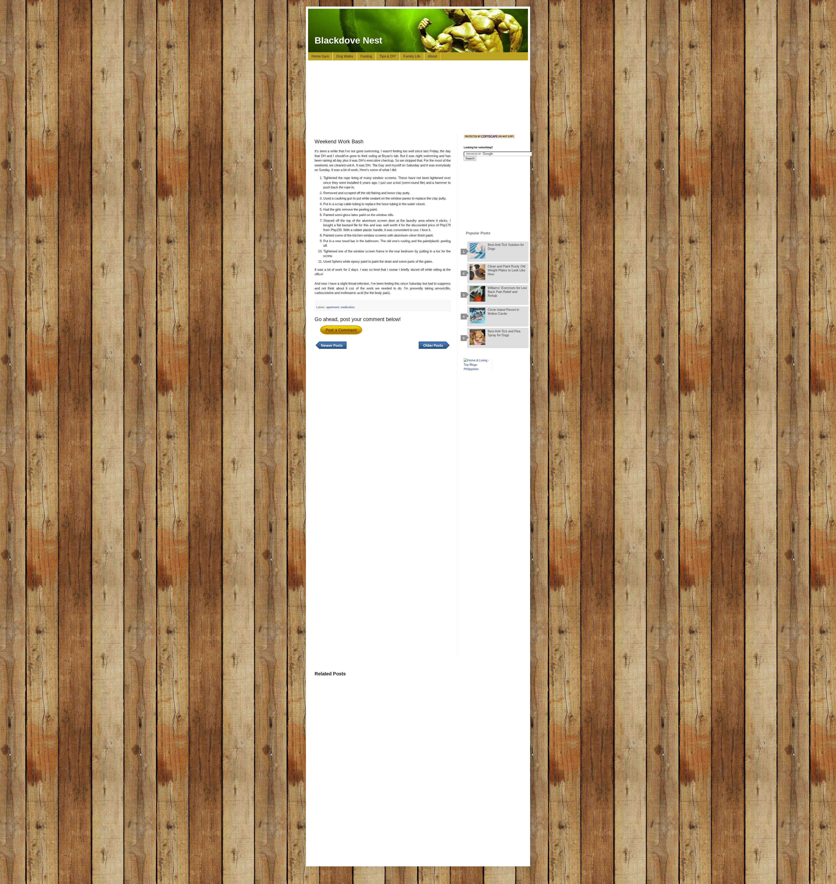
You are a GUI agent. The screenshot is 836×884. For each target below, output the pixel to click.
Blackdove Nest (348, 40)
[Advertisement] (418, 97)
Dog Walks (344, 56)
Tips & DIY (387, 56)
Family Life (411, 56)
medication (347, 307)
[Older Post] (434, 349)
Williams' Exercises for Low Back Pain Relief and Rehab (507, 291)
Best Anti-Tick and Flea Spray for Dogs (504, 333)
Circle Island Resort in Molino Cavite (503, 311)
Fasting (366, 56)
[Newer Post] (331, 349)
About (432, 56)
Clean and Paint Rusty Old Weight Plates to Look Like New (506, 270)
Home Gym (320, 56)
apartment (332, 307)
